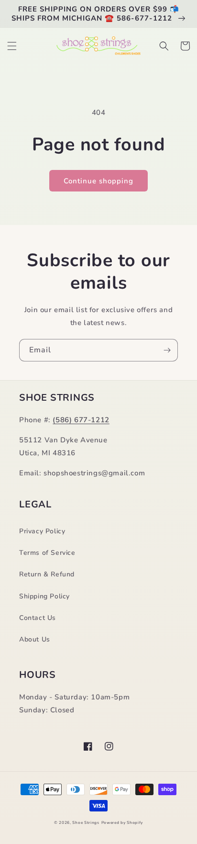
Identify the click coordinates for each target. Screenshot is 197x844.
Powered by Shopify (122, 822)
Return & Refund (47, 574)
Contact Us (37, 617)
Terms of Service (47, 552)
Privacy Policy (42, 531)
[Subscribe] (166, 350)
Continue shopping (98, 181)
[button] (11, 45)
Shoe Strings (85, 822)
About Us (34, 639)
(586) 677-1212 (81, 420)
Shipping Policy (44, 596)
